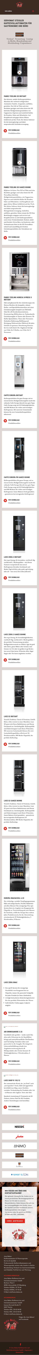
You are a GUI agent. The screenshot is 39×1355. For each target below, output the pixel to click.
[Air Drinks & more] (19, 1027)
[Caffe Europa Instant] (19, 371)
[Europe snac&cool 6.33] (19, 867)
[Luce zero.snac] (19, 958)
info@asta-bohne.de (15, 1292)
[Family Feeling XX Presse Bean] (19, 72)
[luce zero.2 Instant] (19, 533)
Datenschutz (19, 1352)
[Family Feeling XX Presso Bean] (19, 163)
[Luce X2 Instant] (19, 692)
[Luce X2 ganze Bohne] (19, 777)
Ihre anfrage (15, 1221)
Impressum (28, 1350)
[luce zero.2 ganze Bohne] (19, 610)
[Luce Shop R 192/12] (19, 1075)
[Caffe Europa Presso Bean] (19, 453)
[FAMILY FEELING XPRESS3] (19, 272)
